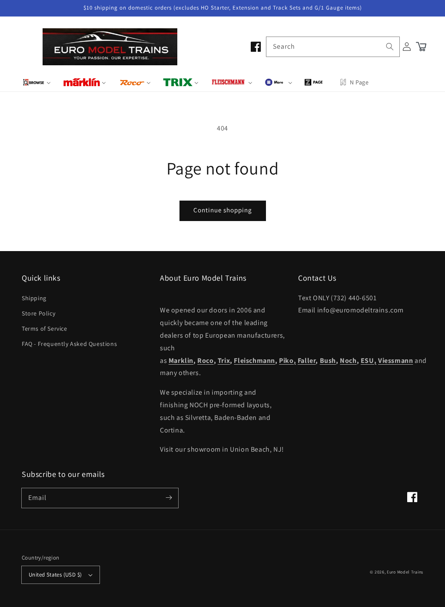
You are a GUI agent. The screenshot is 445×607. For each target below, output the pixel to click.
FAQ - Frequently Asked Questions (69, 344)
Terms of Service (44, 328)
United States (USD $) (55, 574)
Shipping (34, 298)
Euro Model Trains (405, 572)
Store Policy (38, 313)
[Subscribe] (168, 497)
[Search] (389, 46)
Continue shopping (222, 210)
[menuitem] (37, 82)
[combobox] (332, 47)
